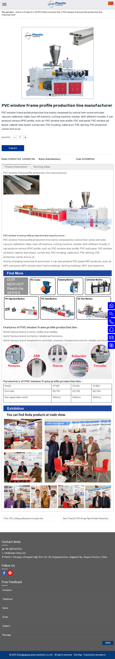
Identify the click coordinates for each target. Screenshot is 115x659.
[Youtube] (10, 573)
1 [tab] (50, 95)
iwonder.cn (100, 655)
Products (28, 12)
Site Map (78, 655)
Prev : (23, 518)
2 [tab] (53, 95)
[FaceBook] (4, 573)
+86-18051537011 (13, 549)
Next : (88, 518)
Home (18, 12)
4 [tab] (59, 95)
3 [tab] (56, 95)
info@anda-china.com (15, 553)
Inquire (13, 148)
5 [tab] (62, 95)
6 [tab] (65, 95)
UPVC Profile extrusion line (47, 12)
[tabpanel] (57, 63)
